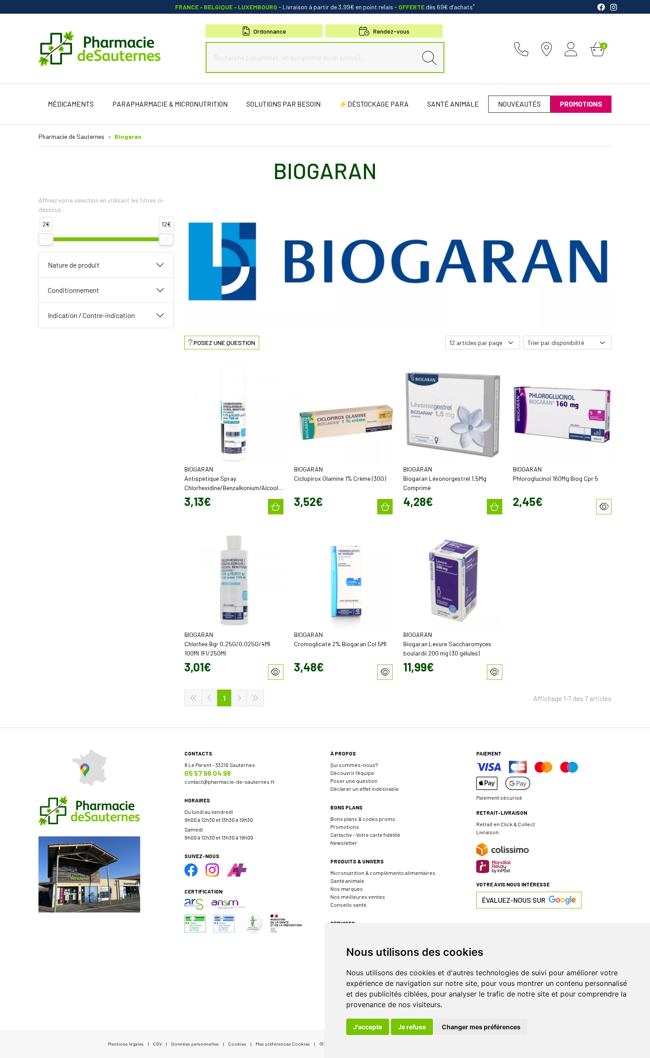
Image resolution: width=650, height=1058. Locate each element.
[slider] (46, 239)
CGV (157, 1043)
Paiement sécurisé (499, 797)
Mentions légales (126, 1043)
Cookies (237, 1043)
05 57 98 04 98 (207, 773)
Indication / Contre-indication (91, 315)
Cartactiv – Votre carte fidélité (365, 835)
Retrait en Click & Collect (505, 824)
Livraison (487, 832)
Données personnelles (195, 1043)
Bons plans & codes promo (362, 819)
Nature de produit (73, 265)
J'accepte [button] (367, 1027)
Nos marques (346, 889)
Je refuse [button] (412, 1027)
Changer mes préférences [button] (481, 1027)
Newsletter (343, 843)
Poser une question (354, 781)
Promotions (344, 827)
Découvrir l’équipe (352, 773)
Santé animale (347, 881)
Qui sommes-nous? (354, 765)
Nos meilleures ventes (357, 896)
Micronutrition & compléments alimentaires (383, 873)
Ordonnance (269, 31)
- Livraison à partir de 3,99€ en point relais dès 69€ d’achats (325, 7)
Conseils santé (348, 904)
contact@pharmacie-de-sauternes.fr (229, 781)
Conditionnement (73, 290)
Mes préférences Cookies (283, 1043)
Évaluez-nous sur (513, 900)
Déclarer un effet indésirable (364, 789)
